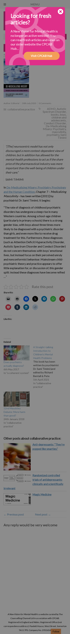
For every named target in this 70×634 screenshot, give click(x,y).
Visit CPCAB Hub (41, 55)
